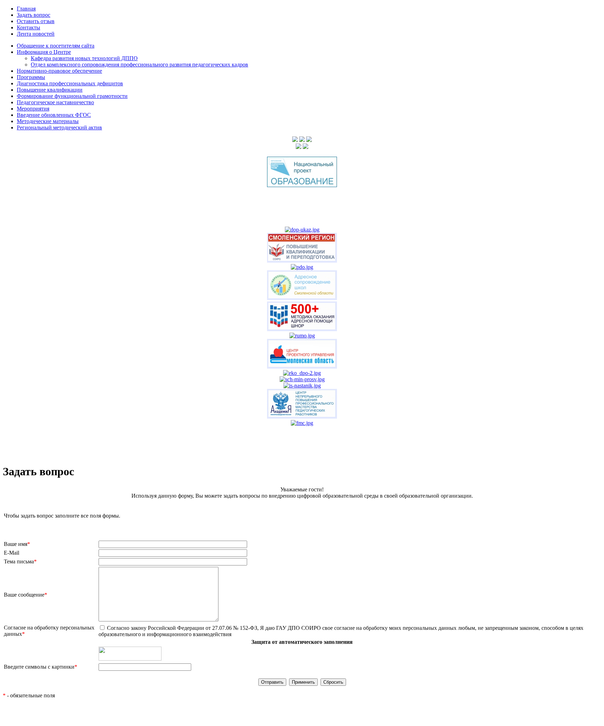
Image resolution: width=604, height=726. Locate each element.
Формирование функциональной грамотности (72, 96)
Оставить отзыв (36, 21)
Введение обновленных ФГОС (54, 115)
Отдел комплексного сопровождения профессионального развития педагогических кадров (139, 64)
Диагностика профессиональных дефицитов (70, 83)
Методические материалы (48, 121)
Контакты (28, 27)
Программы (31, 77)
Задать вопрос (33, 15)
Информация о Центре (44, 52)
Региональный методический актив (59, 127)
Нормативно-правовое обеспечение (59, 71)
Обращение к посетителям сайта (55, 46)
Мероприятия (33, 109)
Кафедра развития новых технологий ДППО (84, 58)
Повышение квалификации (49, 90)
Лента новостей (36, 34)
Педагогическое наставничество (55, 102)
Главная (26, 9)
